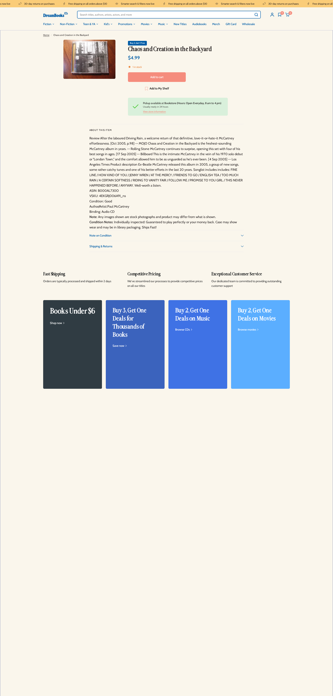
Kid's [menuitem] (106, 24)
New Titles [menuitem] (180, 24)
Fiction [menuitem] (47, 24)
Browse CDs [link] (182, 329)
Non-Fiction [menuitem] (67, 24)
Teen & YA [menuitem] (89, 24)
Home (46, 35)
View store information (154, 111)
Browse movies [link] (247, 329)
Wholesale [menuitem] (248, 24)
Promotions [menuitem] (125, 24)
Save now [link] (118, 345)
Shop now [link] (56, 323)
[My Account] (272, 14)
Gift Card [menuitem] (231, 24)
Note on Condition (100, 235)
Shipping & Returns (100, 246)
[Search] (256, 14)
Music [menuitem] (161, 24)
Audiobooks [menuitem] (199, 24)
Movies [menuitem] (145, 24)
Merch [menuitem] (216, 24)
